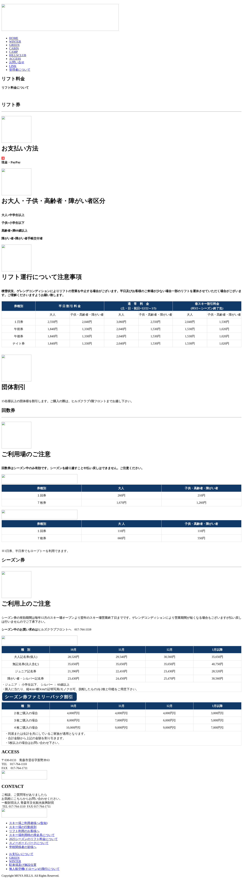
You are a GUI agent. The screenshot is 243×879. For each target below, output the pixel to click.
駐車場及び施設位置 (22, 864)
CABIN (14, 48)
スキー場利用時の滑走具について (32, 835)
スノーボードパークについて (29, 843)
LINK (13, 66)
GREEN (14, 45)
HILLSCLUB (17, 55)
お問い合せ (16, 62)
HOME (13, 38)
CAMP (13, 51)
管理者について (19, 69)
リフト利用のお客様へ (24, 831)
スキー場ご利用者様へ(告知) (28, 823)
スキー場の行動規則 (22, 827)
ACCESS (15, 58)
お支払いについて (21, 854)
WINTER (15, 41)
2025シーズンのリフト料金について (33, 839)
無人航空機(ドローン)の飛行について (34, 868)
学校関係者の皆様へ (22, 847)
